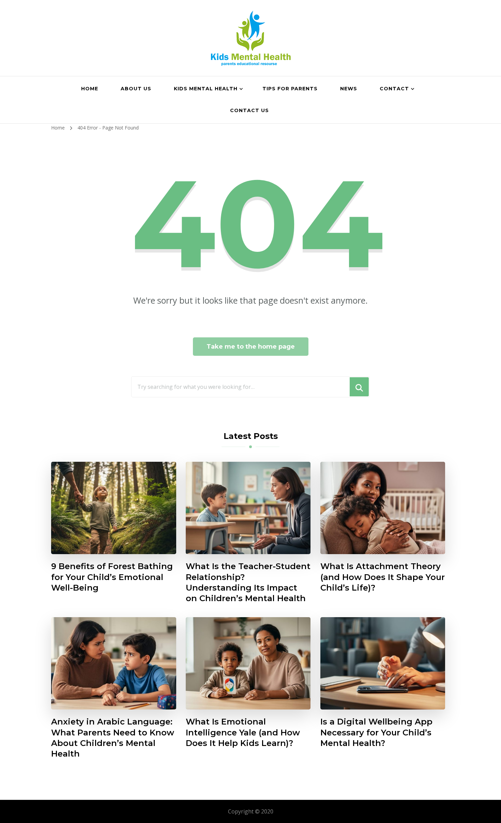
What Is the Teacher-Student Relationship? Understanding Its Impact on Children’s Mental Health (248, 582)
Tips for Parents (290, 89)
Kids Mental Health (206, 89)
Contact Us (249, 110)
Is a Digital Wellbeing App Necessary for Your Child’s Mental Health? (376, 732)
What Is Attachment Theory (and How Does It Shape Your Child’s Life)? (382, 576)
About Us (136, 89)
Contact (394, 89)
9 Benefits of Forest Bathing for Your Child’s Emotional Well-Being (112, 576)
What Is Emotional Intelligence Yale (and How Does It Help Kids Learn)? (243, 732)
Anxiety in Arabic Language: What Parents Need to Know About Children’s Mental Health (112, 737)
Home (89, 89)
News (348, 89)
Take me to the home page (251, 346)
